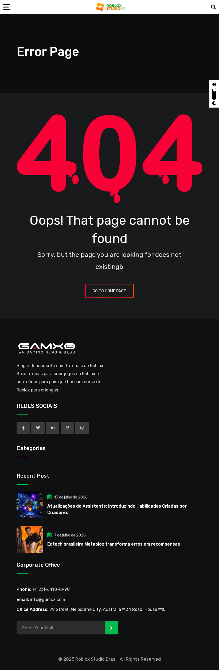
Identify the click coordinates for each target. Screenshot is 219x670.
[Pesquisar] (213, 7)
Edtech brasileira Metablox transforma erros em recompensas (113, 544)
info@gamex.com (47, 599)
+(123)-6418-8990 (51, 589)
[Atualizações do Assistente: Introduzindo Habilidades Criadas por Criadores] (30, 505)
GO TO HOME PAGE (109, 291)
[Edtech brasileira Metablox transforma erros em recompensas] (30, 539)
